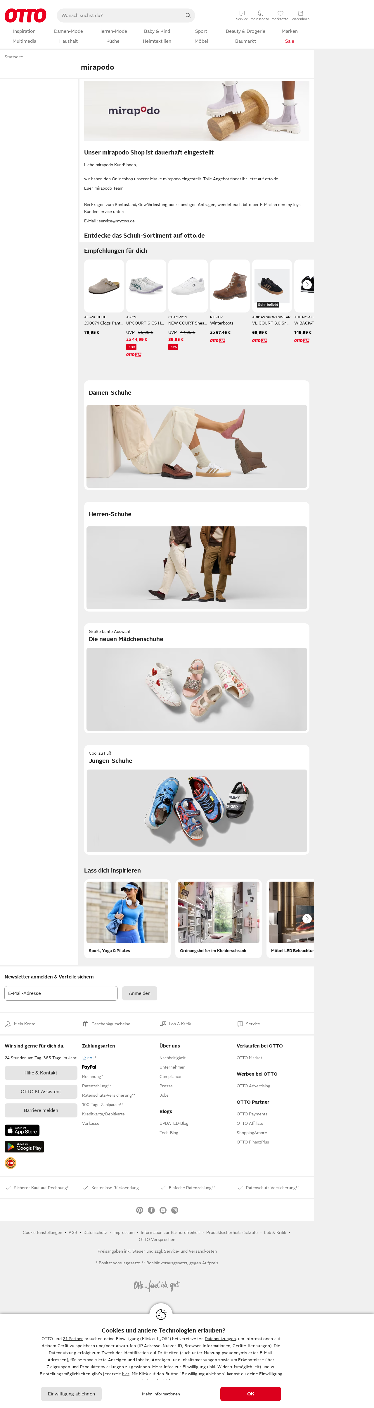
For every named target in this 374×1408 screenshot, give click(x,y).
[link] (10, 1163)
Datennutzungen (220, 1338)
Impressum (123, 1232)
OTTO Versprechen (157, 1239)
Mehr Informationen (161, 1394)
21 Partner (73, 1338)
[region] (187, 1361)
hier (125, 1373)
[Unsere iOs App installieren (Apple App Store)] (22, 1130)
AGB (73, 1232)
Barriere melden (41, 1110)
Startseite (14, 56)
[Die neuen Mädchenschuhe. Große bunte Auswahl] (196, 678)
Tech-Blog (169, 1132)
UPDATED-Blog (174, 1123)
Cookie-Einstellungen (42, 1232)
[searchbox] (119, 15)
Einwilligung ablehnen (71, 1394)
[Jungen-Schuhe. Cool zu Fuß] (196, 800)
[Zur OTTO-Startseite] (25, 15)
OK (250, 1394)
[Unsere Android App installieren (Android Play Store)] (24, 1147)
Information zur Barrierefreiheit (170, 1232)
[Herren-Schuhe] (196, 557)
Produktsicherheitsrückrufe (232, 1232)
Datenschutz (95, 1232)
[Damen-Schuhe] (196, 435)
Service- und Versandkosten (190, 1251)
